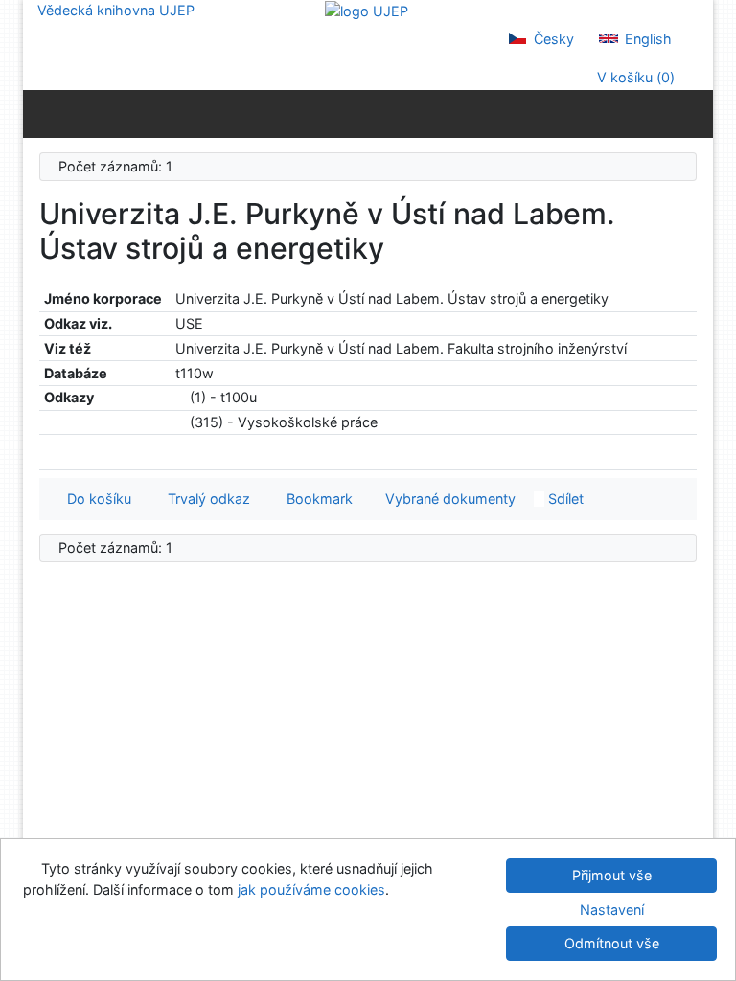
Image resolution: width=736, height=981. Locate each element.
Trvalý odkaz (205, 498)
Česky (552, 39)
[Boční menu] (41, 113)
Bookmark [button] (316, 498)
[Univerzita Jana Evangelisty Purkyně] (366, 10)
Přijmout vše (612, 875)
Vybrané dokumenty (448, 498)
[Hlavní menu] (694, 113)
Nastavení (612, 909)
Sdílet (564, 498)
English (646, 39)
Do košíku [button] (95, 498)
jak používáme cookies (311, 889)
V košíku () (634, 77)
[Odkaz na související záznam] (180, 397)
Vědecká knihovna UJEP (116, 10)
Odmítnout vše (611, 943)
